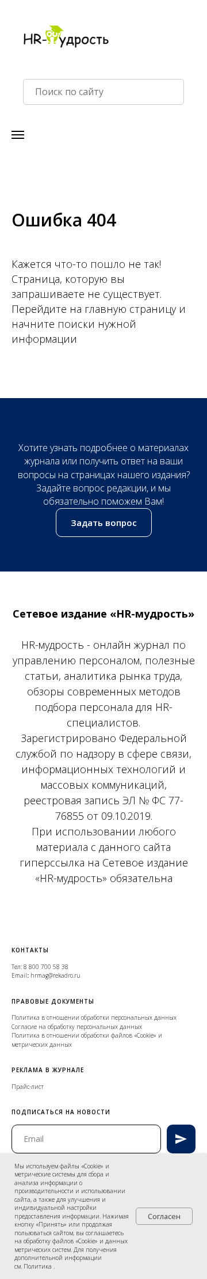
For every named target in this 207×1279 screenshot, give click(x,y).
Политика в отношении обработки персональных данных (94, 1017)
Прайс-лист (28, 1087)
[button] (104, 522)
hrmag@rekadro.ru (55, 975)
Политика (38, 1266)
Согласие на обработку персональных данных (77, 1027)
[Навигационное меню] (18, 135)
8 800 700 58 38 (46, 967)
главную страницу (132, 309)
